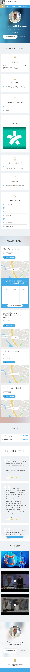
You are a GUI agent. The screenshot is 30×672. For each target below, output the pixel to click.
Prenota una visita (16, 670)
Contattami (22, 36)
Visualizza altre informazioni (15, 536)
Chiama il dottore (10, 257)
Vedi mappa (15, 269)
